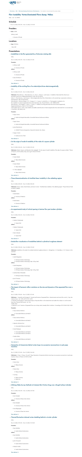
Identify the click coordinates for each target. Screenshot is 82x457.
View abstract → (15, 83)
